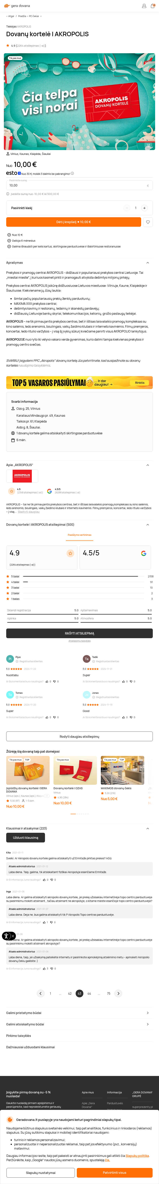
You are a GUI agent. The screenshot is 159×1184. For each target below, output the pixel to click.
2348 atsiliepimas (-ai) (30, 492)
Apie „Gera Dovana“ (88, 1105)
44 (89, 993)
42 (70, 993)
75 (108, 993)
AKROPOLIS (24, 26)
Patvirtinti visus (114, 1172)
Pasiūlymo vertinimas (79, 535)
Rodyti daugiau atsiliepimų (79, 736)
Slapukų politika (137, 1156)
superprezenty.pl (142, 1107)
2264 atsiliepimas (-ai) (31, 45)
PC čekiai (34, 16)
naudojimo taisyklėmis (34, 365)
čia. (107, 1160)
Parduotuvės (115, 1103)
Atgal (11, 16)
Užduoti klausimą (25, 837)
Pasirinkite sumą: (18, 180)
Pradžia (22, 16)
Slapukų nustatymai (40, 1173)
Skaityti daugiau (29, 511)
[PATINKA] (148, 222)
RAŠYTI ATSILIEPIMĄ (79, 633)
